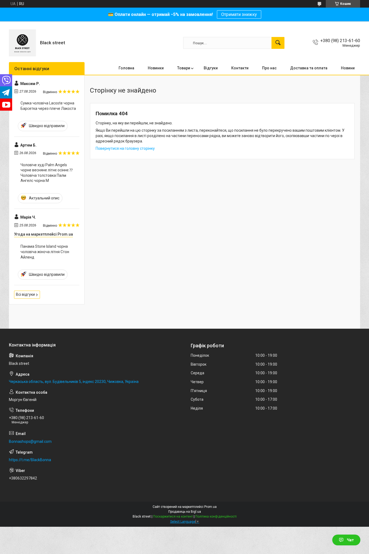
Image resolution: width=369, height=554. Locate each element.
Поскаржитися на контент (173, 516)
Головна (126, 68)
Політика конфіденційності (216, 516)
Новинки (156, 68)
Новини (348, 68)
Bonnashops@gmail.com (30, 441)
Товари (183, 68)
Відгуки (211, 68)
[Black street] (22, 42)
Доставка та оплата (308, 68)
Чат (350, 540)
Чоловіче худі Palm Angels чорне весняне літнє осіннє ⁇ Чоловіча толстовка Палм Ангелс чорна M (47, 173)
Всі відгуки (25, 294)
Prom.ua (210, 507)
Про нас (269, 68)
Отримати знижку (239, 14)
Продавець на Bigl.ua (184, 512)
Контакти (240, 68)
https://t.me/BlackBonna (30, 460)
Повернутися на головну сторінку (125, 148)
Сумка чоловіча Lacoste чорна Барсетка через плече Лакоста (48, 106)
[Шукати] (277, 43)
